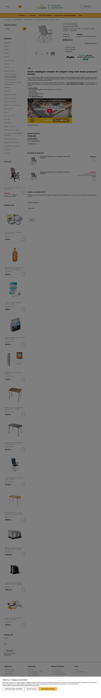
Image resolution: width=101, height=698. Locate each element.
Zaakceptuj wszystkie (48, 689)
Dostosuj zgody (32, 689)
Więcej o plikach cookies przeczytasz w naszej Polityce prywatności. (21, 685)
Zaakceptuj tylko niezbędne (13, 689)
